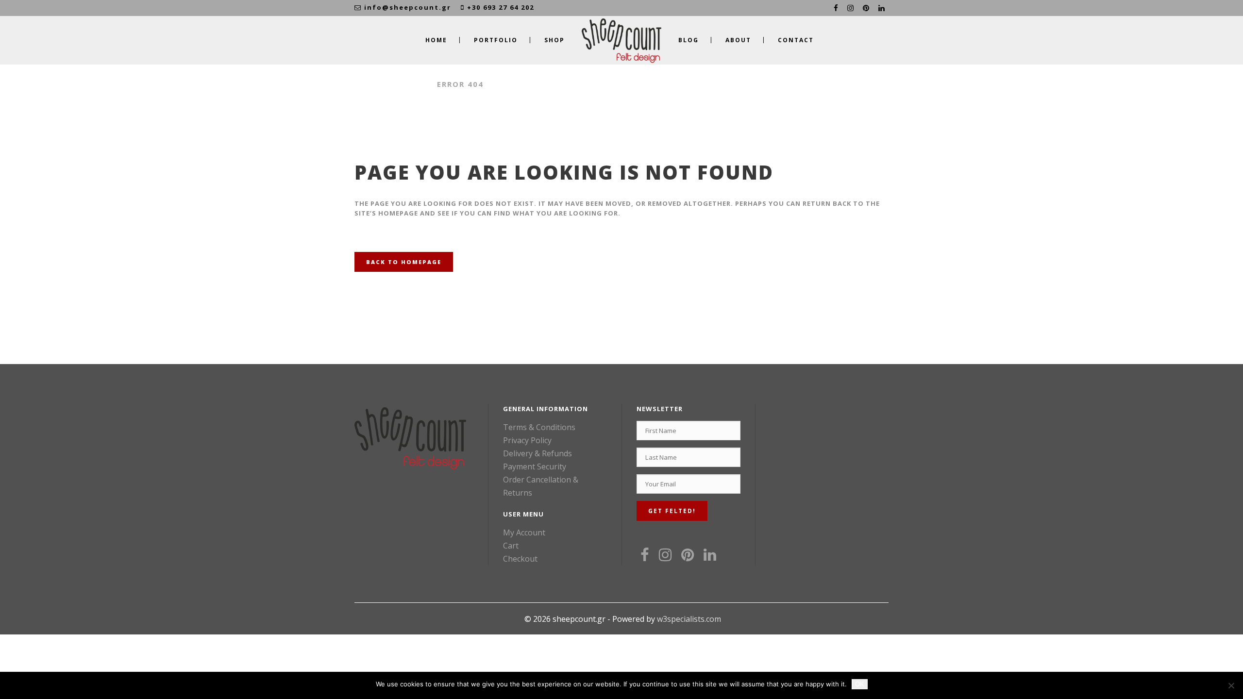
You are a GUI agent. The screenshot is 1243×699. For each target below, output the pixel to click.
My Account (524, 532)
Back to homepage (403, 262)
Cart (511, 545)
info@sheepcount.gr (407, 7)
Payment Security (534, 466)
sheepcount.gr (390, 84)
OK (859, 684)
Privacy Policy (527, 440)
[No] (1231, 685)
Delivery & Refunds (537, 453)
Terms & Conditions (539, 427)
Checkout (520, 558)
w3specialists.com (689, 619)
